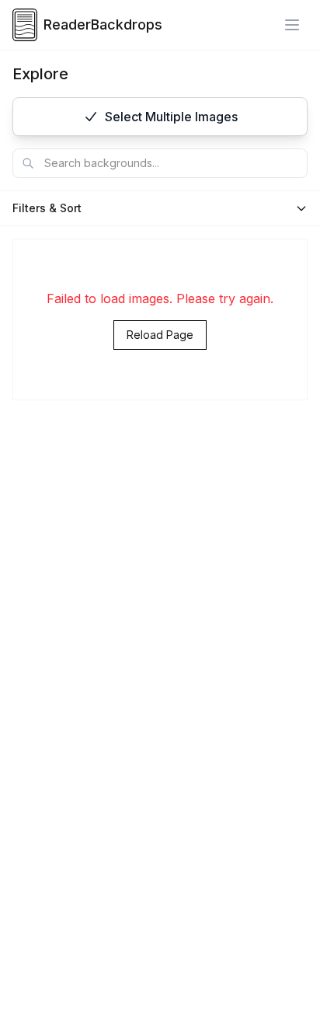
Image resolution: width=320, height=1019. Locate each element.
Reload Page (160, 334)
